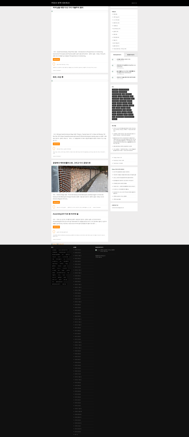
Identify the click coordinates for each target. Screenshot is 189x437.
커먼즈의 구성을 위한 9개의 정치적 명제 (126, 77)
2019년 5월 (77, 394)
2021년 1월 (77, 339)
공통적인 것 (55, 67)
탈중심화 (130, 112)
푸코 (114, 116)
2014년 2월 (77, 431)
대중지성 (66, 67)
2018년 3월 (77, 423)
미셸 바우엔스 (123, 101)
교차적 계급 (63, 152)
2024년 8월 (77, 278)
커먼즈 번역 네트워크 (60, 3)
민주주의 (129, 101)
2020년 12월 (77, 342)
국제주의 (67, 152)
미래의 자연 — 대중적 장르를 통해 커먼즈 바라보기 (124, 186)
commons (115, 91)
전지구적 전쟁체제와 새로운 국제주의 (121, 172)
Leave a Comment (57, 70)
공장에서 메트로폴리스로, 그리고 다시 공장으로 (72, 162)
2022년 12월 (77, 301)
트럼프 (114, 114)
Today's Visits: (116, 157)
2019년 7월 (77, 388)
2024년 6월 (77, 281)
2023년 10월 (77, 290)
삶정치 (65, 149)
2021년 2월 (77, 336)
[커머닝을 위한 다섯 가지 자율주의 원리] (79, 29)
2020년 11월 (77, 345)
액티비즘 (69, 149)
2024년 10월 (77, 273)
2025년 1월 (77, 267)
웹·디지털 (115, 43)
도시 (79, 207)
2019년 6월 (77, 391)
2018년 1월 (77, 426)
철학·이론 (66, 232)
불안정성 (87, 152)
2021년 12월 (77, 319)
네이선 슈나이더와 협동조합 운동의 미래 (122, 128)
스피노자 (119, 105)
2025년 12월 (77, 255)
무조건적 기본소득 (101, 235)
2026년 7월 (77, 249)
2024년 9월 (77, 275)
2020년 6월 (77, 359)
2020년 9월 (77, 350)
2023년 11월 (77, 287)
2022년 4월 (77, 313)
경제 (58, 64)
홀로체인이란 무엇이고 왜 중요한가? (121, 138)
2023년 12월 (77, 284)
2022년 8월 (77, 304)
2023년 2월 (77, 296)
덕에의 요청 (89, 235)
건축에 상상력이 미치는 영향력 (120, 196)
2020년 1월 (77, 374)
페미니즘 (131, 114)
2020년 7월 (77, 356)
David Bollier (123, 91)
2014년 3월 (77, 428)
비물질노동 (70, 67)
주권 (99, 152)
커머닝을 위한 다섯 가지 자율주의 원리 (68, 7)
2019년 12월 (77, 376)
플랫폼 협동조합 (120, 116)
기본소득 (114, 96)
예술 (114, 40)
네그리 (74, 207)
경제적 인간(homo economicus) (64, 235)
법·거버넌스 (61, 149)
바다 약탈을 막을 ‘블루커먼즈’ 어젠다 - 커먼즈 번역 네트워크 (124, 149)
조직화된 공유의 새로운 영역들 (120, 183)
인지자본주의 (75, 67)
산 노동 (89, 207)
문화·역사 (115, 23)
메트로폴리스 (85, 207)
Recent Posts (130, 54)
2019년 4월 (77, 397)
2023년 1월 (77, 298)
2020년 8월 (77, 353)
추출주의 (129, 110)
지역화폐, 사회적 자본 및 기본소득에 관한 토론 (123, 133)
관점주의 (60, 67)
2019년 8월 (77, 385)
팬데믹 (125, 114)
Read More (57, 60)
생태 (114, 34)
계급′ (56, 152)
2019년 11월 (77, 379)
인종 (94, 152)
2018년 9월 (77, 414)
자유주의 (123, 107)
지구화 (101, 152)
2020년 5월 (77, 362)
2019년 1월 (77, 405)
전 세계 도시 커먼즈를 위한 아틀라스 (121, 189)
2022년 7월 (77, 307)
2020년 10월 (77, 348)
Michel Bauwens (116, 94)
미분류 (114, 25)
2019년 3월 (77, 400)
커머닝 (92, 67)
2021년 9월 (77, 327)
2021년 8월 (77, 330)
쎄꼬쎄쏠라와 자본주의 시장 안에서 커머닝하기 (123, 180)
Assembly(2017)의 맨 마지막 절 (65, 214)
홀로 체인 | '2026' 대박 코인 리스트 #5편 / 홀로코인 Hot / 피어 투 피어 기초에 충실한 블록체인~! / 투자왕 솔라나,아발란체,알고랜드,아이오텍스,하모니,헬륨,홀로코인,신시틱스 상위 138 (124, 140)
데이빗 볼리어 (115, 98)
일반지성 (80, 67)
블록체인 (119, 103)
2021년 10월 (77, 324)
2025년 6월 (77, 261)
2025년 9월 (77, 258)
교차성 (59, 152)
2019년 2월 (77, 402)
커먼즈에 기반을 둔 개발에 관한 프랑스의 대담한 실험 (124, 174)
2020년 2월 (77, 371)
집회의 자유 (55, 236)
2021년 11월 (77, 322)
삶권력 (130, 103)
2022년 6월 (77, 310)
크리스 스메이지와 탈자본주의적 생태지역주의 (123, 177)
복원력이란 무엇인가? (100, 255)
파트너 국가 (120, 114)
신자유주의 (125, 105)
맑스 (81, 207)
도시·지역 (61, 207)
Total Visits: (116, 163)
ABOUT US (134, 3)
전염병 (128, 107)
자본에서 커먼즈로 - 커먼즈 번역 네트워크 (124, 134)
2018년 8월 (77, 417)
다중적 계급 (77, 152)
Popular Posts (117, 54)
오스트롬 (131, 105)
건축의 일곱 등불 (117, 199)
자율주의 (84, 67)
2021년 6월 (77, 333)
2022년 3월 (77, 316)
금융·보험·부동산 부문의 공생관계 (120, 146)
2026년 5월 (77, 252)
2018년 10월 (77, 411)
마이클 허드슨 (127, 98)
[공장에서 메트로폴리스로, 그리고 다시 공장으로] (79, 179)
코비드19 (124, 112)
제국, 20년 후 (58, 77)
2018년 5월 (77, 420)
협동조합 (114, 119)
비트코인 (125, 103)
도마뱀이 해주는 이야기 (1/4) (123, 59)
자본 (114, 107)
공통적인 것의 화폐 (75, 235)
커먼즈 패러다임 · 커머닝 (64, 64)
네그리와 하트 (82, 235)
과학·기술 (115, 17)
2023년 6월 (77, 293)
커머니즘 (88, 67)
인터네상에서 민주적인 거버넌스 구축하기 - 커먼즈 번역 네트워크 (124, 129)
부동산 (114, 103)
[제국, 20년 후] (79, 106)
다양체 (71, 152)
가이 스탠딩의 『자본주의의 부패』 (120, 149)
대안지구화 (82, 152)
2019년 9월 (77, 382)
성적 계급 (91, 152)
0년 (75, 434)
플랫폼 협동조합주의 (129, 116)
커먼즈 (95, 67)
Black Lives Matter (123, 89)
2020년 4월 (77, 365)
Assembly (55, 235)
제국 (96, 152)
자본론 (118, 107)
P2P (123, 94)
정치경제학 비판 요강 (117, 110)
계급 (54, 152)
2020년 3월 (77, 368)
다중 (63, 67)
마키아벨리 (94, 235)
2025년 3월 (77, 264)
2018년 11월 (77, 408)
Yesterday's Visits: (117, 160)
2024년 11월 (77, 270)
